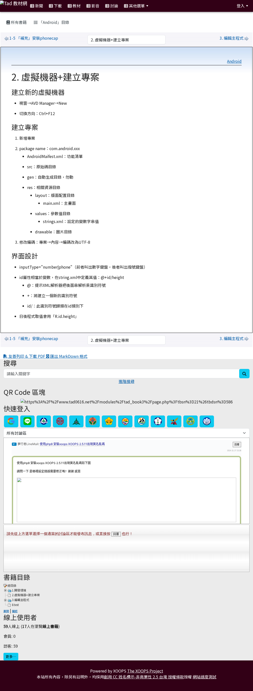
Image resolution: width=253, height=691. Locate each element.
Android (234, 61)
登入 (241, 6)
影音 (94, 6)
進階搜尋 (126, 381)
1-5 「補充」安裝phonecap (33, 38)
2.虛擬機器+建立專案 (26, 595)
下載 (57, 6)
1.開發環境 (19, 590)
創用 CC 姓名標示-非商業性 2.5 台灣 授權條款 (144, 677)
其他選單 (136, 6)
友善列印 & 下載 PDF (26, 356)
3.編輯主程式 (20, 600)
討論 (113, 6)
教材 (76, 6)
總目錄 (11, 585)
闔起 (15, 611)
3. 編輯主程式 (232, 38)
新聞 (38, 6)
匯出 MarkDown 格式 (68, 356)
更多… (11, 656)
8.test (15, 605)
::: (157, 6)
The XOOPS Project (145, 671)
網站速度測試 (204, 677)
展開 (6, 611)
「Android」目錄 (53, 22)
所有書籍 (18, 22)
